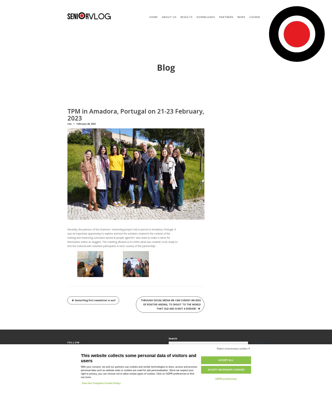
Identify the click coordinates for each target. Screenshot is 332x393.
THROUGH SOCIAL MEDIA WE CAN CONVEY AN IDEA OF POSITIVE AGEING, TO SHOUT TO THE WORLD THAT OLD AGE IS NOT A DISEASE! (171, 304)
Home (153, 17)
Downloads (206, 17)
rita (69, 123)
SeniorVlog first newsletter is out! (95, 300)
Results (186, 17)
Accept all (226, 360)
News (241, 17)
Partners (226, 17)
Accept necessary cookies (226, 369)
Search (173, 338)
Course (254, 17)
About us (169, 17)
